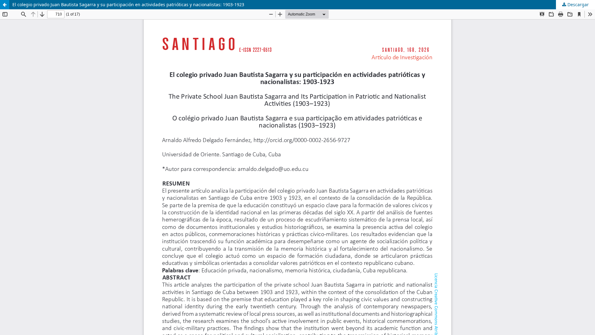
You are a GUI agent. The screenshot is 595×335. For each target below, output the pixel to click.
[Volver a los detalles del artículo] (4, 4)
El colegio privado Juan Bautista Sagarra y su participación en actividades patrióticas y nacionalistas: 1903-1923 (128, 4)
